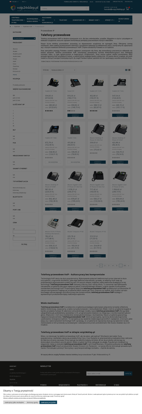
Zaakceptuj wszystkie (48, 402)
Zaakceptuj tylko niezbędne (14, 402)
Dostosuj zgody (32, 402)
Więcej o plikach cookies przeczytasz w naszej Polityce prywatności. (24, 398)
